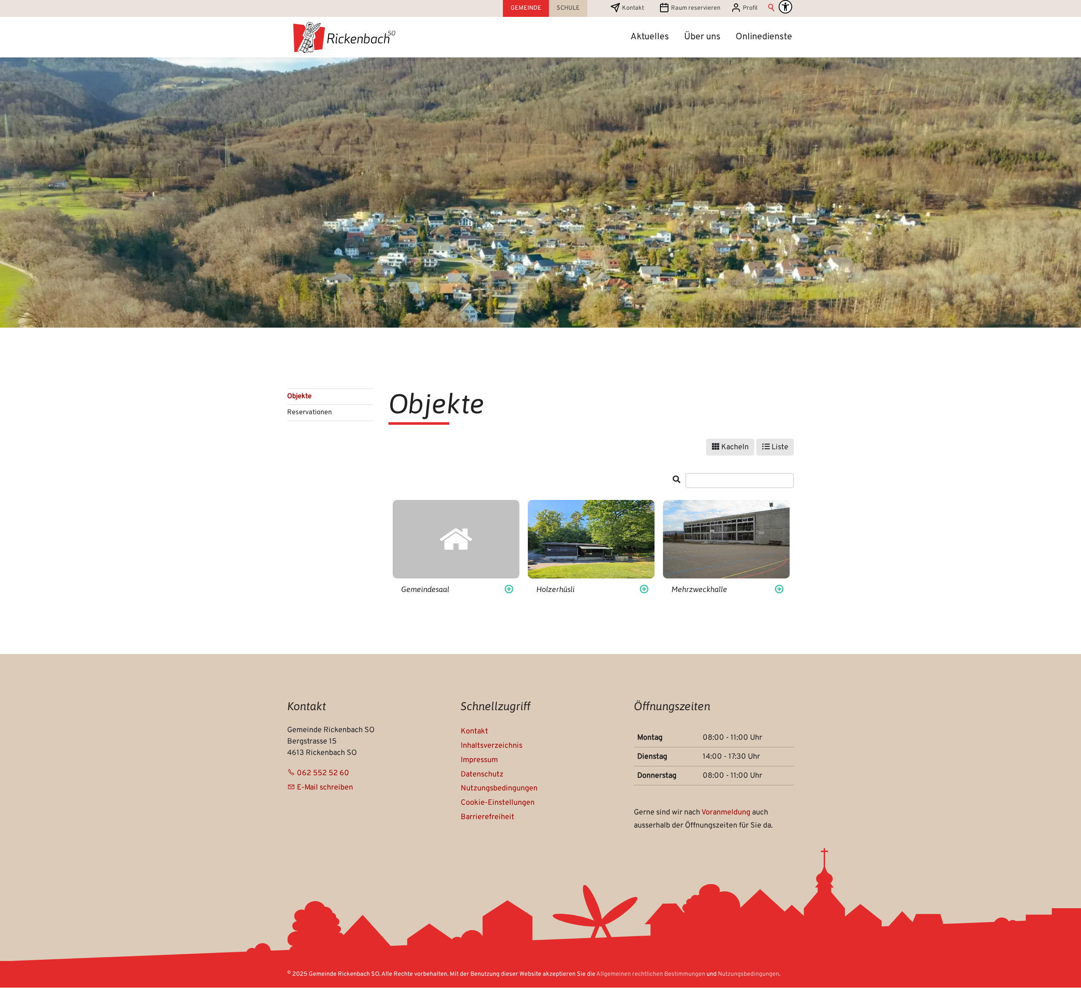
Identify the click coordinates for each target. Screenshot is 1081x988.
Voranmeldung (726, 812)
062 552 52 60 (323, 773)
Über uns (702, 37)
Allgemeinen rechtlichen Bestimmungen (650, 974)
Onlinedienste (764, 37)
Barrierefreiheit (487, 817)
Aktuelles (649, 37)
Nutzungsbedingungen (499, 788)
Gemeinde (526, 8)
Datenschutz (482, 774)
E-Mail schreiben (325, 788)
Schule (568, 8)
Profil (750, 8)
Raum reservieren (695, 8)
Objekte (299, 396)
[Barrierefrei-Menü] (785, 7)
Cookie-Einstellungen (498, 803)
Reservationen (309, 412)
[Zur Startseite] (344, 37)
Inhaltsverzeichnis (491, 746)
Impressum (479, 760)
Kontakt (633, 8)
